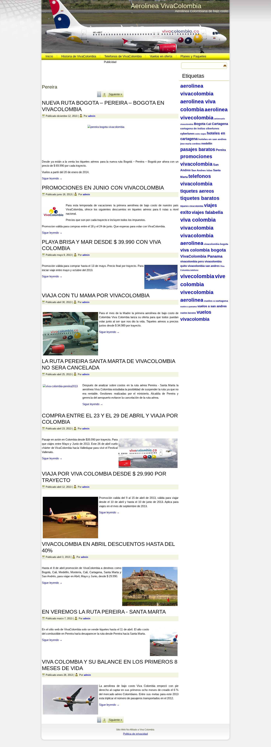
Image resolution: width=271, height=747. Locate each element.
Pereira (221, 150)
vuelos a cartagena (216, 301)
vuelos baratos (188, 313)
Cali (208, 124)
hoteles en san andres (212, 139)
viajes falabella (207, 212)
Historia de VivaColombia (78, 56)
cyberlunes (187, 133)
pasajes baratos (197, 149)
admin (91, 116)
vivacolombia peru (192, 261)
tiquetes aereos (197, 191)
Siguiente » (115, 94)
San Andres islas (201, 170)
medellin (206, 143)
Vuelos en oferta (161, 56)
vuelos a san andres (212, 306)
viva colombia (198, 220)
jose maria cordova (190, 144)
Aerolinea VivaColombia (166, 6)
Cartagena (220, 124)
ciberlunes (212, 128)
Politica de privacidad (135, 733)
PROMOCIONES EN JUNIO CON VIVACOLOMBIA (103, 188)
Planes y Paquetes (193, 56)
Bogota (199, 124)
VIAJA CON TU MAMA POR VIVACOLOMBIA (96, 295)
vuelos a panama (188, 306)
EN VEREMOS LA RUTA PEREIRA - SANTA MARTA (104, 612)
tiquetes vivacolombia (191, 206)
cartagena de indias (192, 128)
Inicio (49, 56)
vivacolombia (196, 228)
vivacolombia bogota (216, 244)
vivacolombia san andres (204, 265)
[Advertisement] (110, 72)
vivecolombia (197, 276)
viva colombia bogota (203, 250)
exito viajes (200, 134)
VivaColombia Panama (201, 256)
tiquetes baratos (199, 198)
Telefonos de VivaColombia (123, 56)
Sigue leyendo (52, 178)
